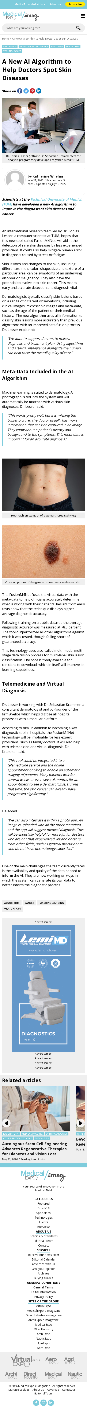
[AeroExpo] (52, 1360)
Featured (57, 46)
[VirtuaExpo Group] (25, 1360)
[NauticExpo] (75, 1375)
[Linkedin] (51, 1403)
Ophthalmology (56, 1133)
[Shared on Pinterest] (32, 91)
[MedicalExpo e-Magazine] (43, 16)
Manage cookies (19, 1389)
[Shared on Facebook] (19, 91)
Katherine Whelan (48, 176)
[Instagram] (43, 1403)
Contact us (69, 1389)
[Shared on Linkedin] (38, 91)
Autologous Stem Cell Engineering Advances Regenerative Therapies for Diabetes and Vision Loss (34, 1148)
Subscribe (75, 4)
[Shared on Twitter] (26, 91)
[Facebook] (36, 1403)
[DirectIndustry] (31, 1375)
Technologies (12, 51)
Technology (12, 909)
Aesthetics (9, 46)
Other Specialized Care (17, 1138)
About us (38, 1389)
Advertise (55, 4)
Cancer (29, 902)
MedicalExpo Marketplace (30, 4)
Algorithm (11, 902)
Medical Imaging (32, 1133)
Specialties (72, 46)
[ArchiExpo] (11, 1375)
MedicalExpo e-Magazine (34, 1386)
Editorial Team (43, 1393)
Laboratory (11, 1133)
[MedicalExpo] (53, 1375)
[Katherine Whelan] (15, 179)
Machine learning (51, 902)
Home (6, 38)
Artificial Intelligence (34, 46)
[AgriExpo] (69, 1360)
